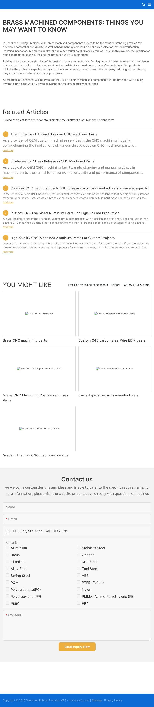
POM (14, 583)
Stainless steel (93, 548)
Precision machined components (88, 284)
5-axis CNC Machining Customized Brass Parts (35, 397)
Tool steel (90, 569)
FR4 (85, 603)
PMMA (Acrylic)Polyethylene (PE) (108, 596)
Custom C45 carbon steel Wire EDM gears (111, 340)
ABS (85, 576)
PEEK (15, 603)
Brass (15, 555)
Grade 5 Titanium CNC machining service (35, 455)
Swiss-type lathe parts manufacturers (108, 395)
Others (116, 284)
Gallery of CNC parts (136, 284)
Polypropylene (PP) (26, 596)
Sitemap (97, 700)
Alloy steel (19, 569)
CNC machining (48, 167)
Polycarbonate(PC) (26, 590)
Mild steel (89, 562)
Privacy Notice (113, 700)
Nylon (86, 590)
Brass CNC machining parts (25, 340)
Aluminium (19, 548)
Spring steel (20, 576)
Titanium (18, 562)
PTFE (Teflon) (93, 583)
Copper (88, 555)
